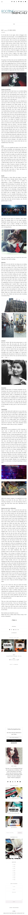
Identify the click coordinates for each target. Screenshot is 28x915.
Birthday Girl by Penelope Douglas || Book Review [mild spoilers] (14, 813)
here (4, 357)
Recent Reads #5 (14, 827)
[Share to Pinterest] (13, 629)
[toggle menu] (1, 1)
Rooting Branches (12, 913)
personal (14, 626)
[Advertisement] (14, 711)
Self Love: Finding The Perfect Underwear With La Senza (14, 798)
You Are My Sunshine (22, 99)
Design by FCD (20, 913)
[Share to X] (9, 629)
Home (14, 911)
